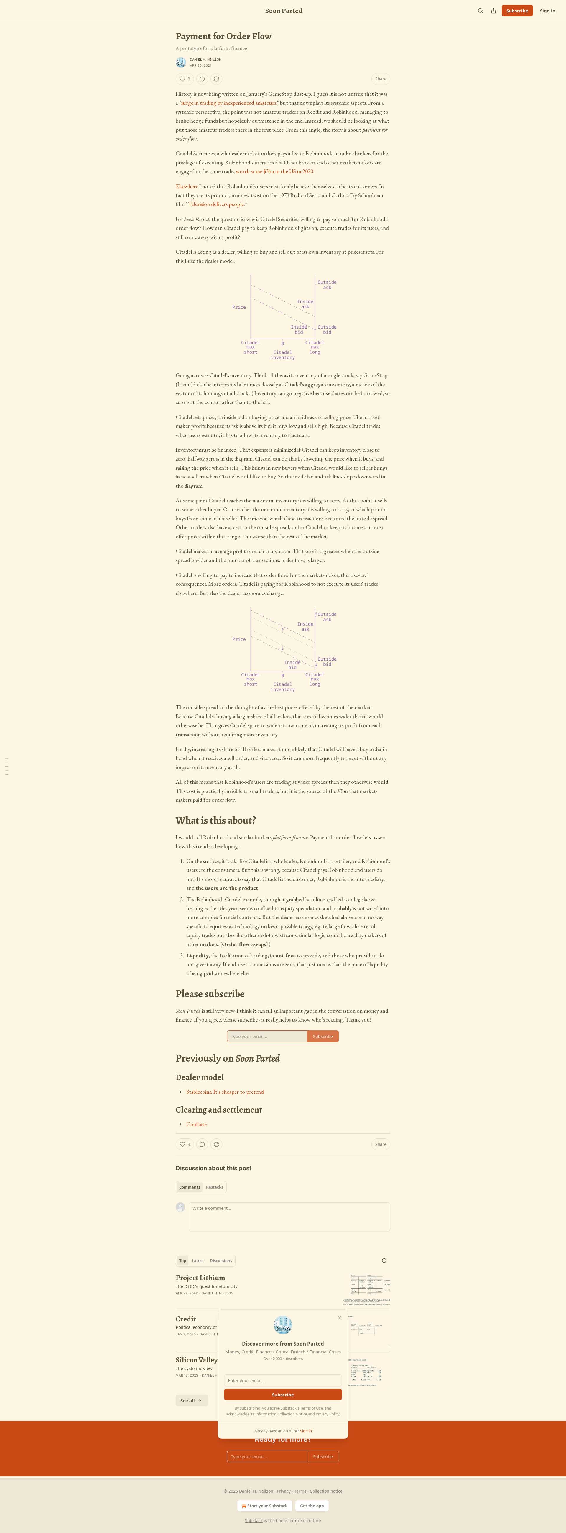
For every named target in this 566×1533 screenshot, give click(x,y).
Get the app (312, 1506)
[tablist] (201, 1187)
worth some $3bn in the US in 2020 (274, 171)
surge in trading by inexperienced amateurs (228, 102)
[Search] (480, 10)
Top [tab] (182, 1260)
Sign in (547, 11)
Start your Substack (267, 1506)
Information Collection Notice (281, 1414)
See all (187, 1400)
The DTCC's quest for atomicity (207, 1286)
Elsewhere (187, 186)
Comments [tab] (189, 1187)
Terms (300, 1491)
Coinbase (196, 1124)
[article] (283, 1289)
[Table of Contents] (6, 766)
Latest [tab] (198, 1260)
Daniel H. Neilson (205, 59)
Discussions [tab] (221, 1260)
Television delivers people (216, 204)
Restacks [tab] (214, 1187)
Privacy (284, 1491)
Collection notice (326, 1491)
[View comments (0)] (202, 79)
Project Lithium (200, 1278)
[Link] (167, 820)
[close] (339, 1318)
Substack (254, 1520)
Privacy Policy (327, 1414)
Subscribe (517, 11)
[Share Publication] (493, 10)
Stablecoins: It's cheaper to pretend (225, 1091)
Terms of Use (311, 1408)
